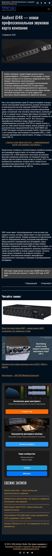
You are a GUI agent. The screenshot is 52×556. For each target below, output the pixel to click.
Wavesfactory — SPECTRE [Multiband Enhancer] (20, 375)
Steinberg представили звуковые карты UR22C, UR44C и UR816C (24, 365)
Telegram (27, 468)
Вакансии (9, 546)
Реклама (18, 546)
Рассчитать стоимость (26, 444)
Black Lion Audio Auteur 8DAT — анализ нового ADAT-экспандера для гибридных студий (23, 329)
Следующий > (46, 283)
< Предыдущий (31, 283)
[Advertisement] (26, 199)
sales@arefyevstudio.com (9, 4)
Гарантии (26, 546)
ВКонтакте (27, 474)
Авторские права (39, 546)
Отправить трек (27, 411)
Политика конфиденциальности (26, 549)
